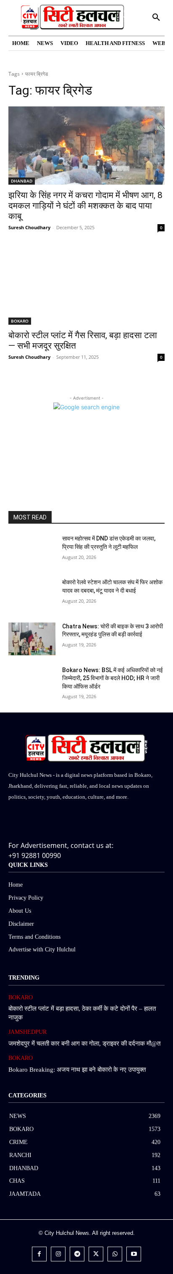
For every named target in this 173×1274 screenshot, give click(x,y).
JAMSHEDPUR (27, 1032)
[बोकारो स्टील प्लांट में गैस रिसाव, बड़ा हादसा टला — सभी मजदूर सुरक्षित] (86, 285)
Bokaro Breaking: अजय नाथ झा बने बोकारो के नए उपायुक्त (77, 1069)
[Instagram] (58, 1254)
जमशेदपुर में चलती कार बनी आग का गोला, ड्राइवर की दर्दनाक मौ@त (84, 1043)
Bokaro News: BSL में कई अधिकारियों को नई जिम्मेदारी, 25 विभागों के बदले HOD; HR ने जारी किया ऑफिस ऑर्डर (112, 678)
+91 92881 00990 (34, 855)
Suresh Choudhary (29, 227)
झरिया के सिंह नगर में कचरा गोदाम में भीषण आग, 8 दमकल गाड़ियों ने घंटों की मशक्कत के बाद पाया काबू (85, 205)
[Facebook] (39, 1254)
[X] (96, 1254)
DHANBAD (21, 181)
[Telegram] (77, 1254)
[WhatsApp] (114, 1254)
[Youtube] (133, 1254)
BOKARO (20, 321)
